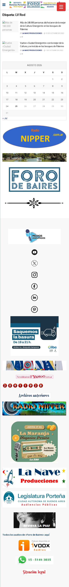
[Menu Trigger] (61, 6)
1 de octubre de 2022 (54, 50)
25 (16, 106)
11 (16, 93)
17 (7, 99)
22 (53, 99)
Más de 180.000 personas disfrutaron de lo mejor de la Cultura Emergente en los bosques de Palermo (43, 26)
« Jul (5, 118)
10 (7, 93)
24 (7, 106)
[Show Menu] (3, 5)
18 (16, 99)
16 (62, 93)
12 (25, 93)
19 (25, 99)
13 (34, 93)
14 (44, 93)
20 (34, 99)
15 (53, 93)
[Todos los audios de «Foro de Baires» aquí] (34, 545)
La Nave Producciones (32, 33)
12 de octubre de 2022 (54, 33)
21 (44, 99)
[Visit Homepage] (34, 5)
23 (62, 99)
